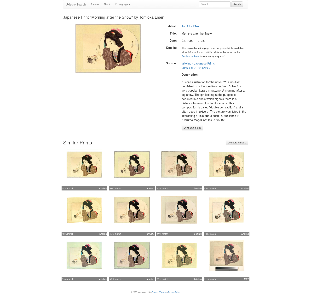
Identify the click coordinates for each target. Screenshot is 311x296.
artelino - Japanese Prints (198, 63)
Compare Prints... (237, 142)
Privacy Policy (174, 292)
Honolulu (197, 233)
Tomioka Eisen (191, 26)
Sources (95, 4)
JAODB (150, 233)
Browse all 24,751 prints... (196, 67)
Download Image (192, 127)
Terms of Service (159, 292)
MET (246, 279)
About (107, 4)
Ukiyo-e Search (76, 4)
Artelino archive (190, 56)
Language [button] (123, 4)
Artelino (103, 188)
